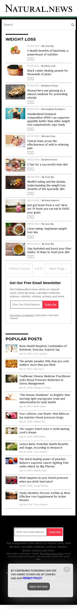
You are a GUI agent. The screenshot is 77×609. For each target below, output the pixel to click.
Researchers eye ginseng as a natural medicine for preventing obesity (47, 94)
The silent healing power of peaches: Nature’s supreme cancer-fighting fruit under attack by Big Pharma (43, 462)
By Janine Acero (49, 159)
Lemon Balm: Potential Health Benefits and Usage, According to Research (43, 445)
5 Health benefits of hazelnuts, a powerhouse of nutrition (47, 52)
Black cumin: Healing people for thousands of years (47, 72)
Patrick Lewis (40, 470)
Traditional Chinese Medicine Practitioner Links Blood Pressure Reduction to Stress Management (45, 380)
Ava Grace (39, 369)
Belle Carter (40, 406)
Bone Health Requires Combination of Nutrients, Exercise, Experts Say (43, 347)
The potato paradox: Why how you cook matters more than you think (44, 363)
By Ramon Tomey (49, 85)
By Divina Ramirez (50, 200)
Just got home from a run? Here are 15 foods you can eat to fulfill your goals (48, 209)
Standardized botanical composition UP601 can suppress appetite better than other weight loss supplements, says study (48, 119)
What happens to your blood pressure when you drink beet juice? (43, 479)
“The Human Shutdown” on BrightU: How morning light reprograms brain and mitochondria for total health (44, 398)
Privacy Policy (32, 578)
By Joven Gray (48, 136)
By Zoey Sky (48, 46)
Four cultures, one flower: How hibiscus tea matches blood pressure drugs (44, 415)
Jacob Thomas (41, 486)
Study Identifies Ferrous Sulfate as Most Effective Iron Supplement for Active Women (44, 496)
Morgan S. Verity (42, 387)
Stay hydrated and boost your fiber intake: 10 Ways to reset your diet (49, 250)
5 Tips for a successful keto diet (47, 164)
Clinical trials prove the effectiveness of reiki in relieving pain (48, 144)
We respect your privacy (52, 553)
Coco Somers (40, 354)
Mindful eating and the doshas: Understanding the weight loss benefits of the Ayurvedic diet (46, 185)
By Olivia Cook (48, 66)
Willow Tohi (39, 421)
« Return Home (19, 268)
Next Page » (58, 268)
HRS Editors (40, 436)
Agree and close (39, 586)
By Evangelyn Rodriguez (53, 109)
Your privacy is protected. (22, 315)
